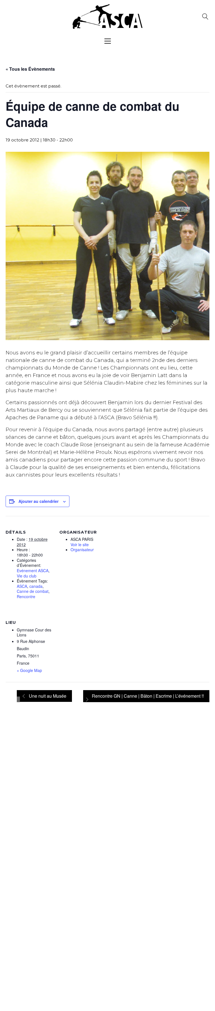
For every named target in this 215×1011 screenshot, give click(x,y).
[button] (107, 41)
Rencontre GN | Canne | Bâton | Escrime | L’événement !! (148, 696)
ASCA (22, 586)
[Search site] (205, 17)
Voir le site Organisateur (82, 547)
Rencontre (26, 596)
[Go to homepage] (107, 16)
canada (36, 586)
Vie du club (26, 576)
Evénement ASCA (32, 570)
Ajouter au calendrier (38, 501)
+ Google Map (29, 670)
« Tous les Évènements (30, 69)
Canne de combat (32, 591)
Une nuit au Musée (47, 696)
